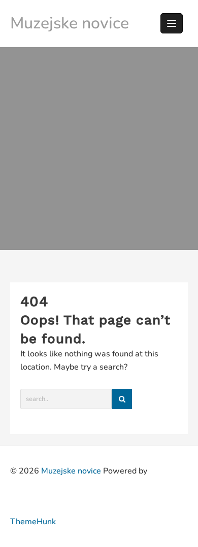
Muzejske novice (69, 23)
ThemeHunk (33, 521)
